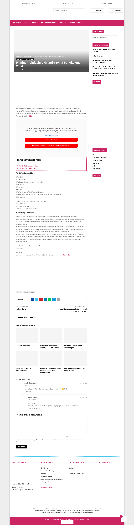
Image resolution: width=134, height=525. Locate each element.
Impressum (96, 169)
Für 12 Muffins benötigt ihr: (28, 166)
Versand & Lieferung (99, 158)
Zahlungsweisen (98, 160)
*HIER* (30, 116)
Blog (26, 23)
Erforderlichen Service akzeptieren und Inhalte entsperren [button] (51, 146)
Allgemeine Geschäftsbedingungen (52, 479)
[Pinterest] (111, 23)
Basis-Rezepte (19, 59)
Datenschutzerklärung (76, 473)
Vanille (32, 292)
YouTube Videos (76, 23)
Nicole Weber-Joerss (26, 318)
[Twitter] (107, 23)
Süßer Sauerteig (98, 56)
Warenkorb (118, 10)
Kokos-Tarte (21, 309)
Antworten (83, 383)
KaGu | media (85, 519)
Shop (34, 23)
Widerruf (43, 473)
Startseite (17, 23)
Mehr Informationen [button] (51, 135)
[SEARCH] (82, 10)
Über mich (62, 23)
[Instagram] (109, 23)
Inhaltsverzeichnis (48, 23)
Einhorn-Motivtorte (23, 346)
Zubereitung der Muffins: (27, 168)
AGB (94, 166)
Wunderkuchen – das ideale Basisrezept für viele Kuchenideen (50, 370)
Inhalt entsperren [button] (51, 140)
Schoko (26, 292)
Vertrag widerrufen (47, 476)
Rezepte (31, 59)
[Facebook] (104, 23)
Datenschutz (97, 163)
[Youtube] (113, 23)
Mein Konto (99, 10)
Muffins (26, 59)
